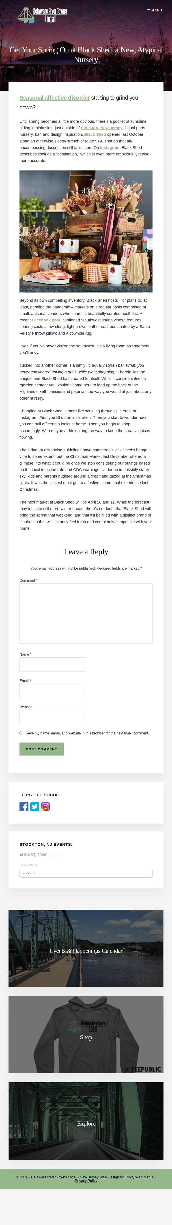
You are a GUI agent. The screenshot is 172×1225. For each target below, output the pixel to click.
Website (25, 707)
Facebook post (46, 320)
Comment (28, 580)
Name (25, 654)
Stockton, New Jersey (102, 128)
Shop (86, 1037)
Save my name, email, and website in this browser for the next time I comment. (87, 733)
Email (25, 681)
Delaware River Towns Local (54, 1177)
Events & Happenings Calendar (86, 950)
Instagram (109, 147)
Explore (86, 1123)
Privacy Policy (86, 1181)
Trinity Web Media (139, 1177)
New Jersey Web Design (99, 1177)
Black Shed (95, 134)
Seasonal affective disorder (54, 97)
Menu (156, 10)
